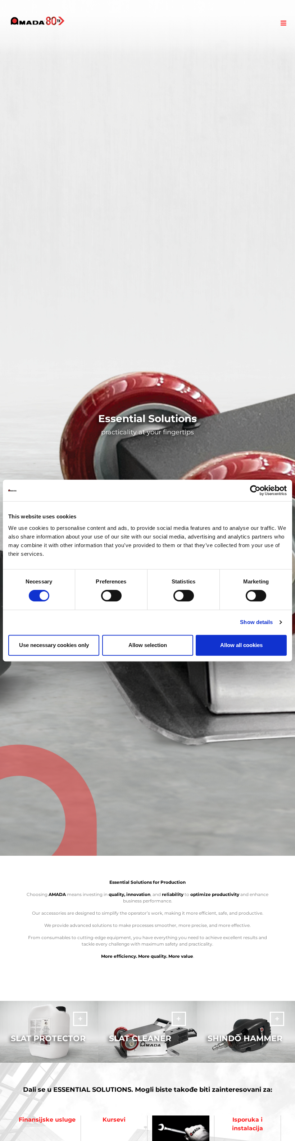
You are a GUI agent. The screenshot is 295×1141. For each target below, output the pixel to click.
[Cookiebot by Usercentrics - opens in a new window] (255, 490)
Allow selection (147, 645)
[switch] (111, 595)
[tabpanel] (147, 428)
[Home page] (38, 20)
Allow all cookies (241, 645)
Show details (256, 622)
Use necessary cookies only (54, 645)
